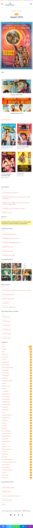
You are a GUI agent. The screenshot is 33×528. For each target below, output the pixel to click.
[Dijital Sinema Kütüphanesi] (9, 3)
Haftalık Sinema (6, 433)
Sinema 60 (5, 407)
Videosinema (5, 375)
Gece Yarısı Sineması (7, 367)
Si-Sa (3, 412)
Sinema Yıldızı (5, 417)
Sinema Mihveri (6, 441)
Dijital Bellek (5, 454)
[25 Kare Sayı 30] (16, 266)
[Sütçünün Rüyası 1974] (8, 134)
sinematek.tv (28, 511)
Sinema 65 (5, 378)
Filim (3, 351)
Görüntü (4, 425)
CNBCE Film (5, 420)
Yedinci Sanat (5, 365)
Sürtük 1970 (20, 173)
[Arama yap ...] (31, 4)
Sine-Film (4, 428)
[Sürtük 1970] (24, 161)
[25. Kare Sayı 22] (27, 278)
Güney (4, 383)
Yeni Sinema (5, 357)
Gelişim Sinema (6, 394)
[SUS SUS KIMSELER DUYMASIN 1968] (8, 162)
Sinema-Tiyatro (6, 386)
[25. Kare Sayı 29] (16, 272)
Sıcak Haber (5, 475)
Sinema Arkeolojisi (6, 449)
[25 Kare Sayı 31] (6, 266)
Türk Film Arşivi (6, 396)
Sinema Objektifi (6, 431)
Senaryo (4, 423)
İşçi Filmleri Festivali (7, 459)
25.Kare (4, 359)
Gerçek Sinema (6, 404)
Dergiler (4, 349)
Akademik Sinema (7, 415)
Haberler (4, 472)
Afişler (19, 11)
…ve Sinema (5, 391)
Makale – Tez (5, 446)
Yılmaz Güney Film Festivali (9, 462)
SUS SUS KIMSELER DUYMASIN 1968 (6, 174)
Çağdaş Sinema (6, 402)
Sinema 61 (5, 354)
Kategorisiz (5, 477)
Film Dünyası (5, 409)
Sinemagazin (5, 370)
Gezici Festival (6, 464)
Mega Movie (5, 362)
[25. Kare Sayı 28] (27, 272)
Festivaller (4, 456)
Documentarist (6, 467)
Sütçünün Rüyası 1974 (7, 147)
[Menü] (2, 4)
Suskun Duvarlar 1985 (23, 147)
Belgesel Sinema (6, 436)
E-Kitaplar (4, 451)
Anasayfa (14, 11)
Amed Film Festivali (7, 470)
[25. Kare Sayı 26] (6, 278)
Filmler (4, 444)
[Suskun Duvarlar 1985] (24, 134)
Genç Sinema (5, 373)
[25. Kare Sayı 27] (6, 272)
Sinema (4, 388)
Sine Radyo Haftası (7, 380)
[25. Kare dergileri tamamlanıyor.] (27, 266)
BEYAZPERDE (6, 399)
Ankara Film (5, 438)
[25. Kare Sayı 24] (16, 278)
